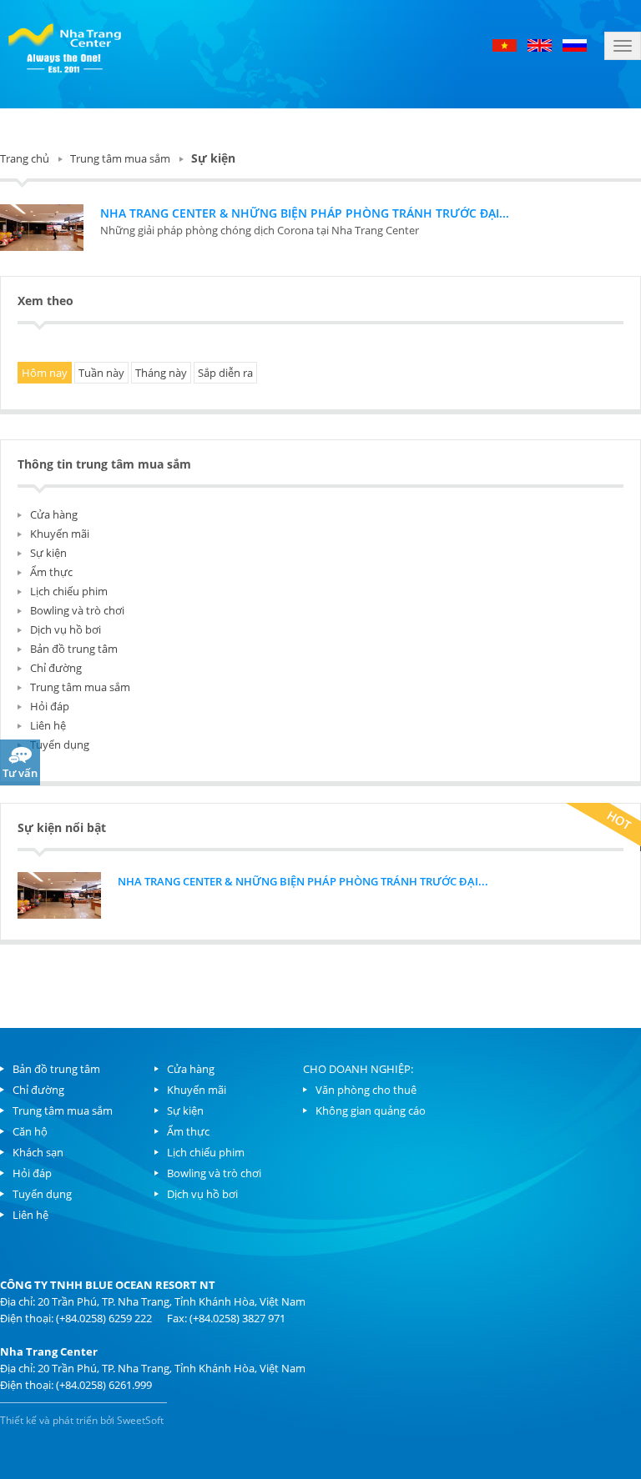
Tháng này (161, 372)
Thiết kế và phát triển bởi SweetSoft (82, 1420)
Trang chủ (24, 158)
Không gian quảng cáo (370, 1110)
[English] (539, 44)
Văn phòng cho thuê (365, 1089)
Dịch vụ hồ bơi (65, 629)
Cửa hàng (54, 514)
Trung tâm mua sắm (120, 158)
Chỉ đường (56, 667)
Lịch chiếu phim (69, 591)
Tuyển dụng (59, 744)
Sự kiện (48, 552)
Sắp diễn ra (225, 372)
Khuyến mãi (59, 533)
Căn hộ (30, 1131)
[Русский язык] (575, 44)
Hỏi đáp (49, 706)
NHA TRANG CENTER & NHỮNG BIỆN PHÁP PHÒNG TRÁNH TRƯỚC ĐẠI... (304, 213)
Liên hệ (48, 725)
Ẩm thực (51, 571)
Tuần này (101, 372)
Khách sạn (38, 1152)
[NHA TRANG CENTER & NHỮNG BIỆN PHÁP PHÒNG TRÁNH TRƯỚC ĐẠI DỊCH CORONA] (41, 227)
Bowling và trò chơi (77, 610)
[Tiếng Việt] (505, 44)
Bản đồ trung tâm (74, 648)
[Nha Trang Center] (64, 45)
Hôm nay (45, 372)
